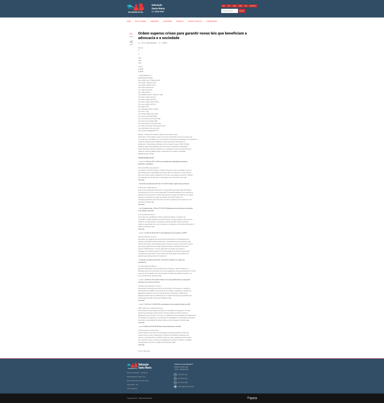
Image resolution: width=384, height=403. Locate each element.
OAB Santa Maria (151, 43)
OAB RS (165, 43)
